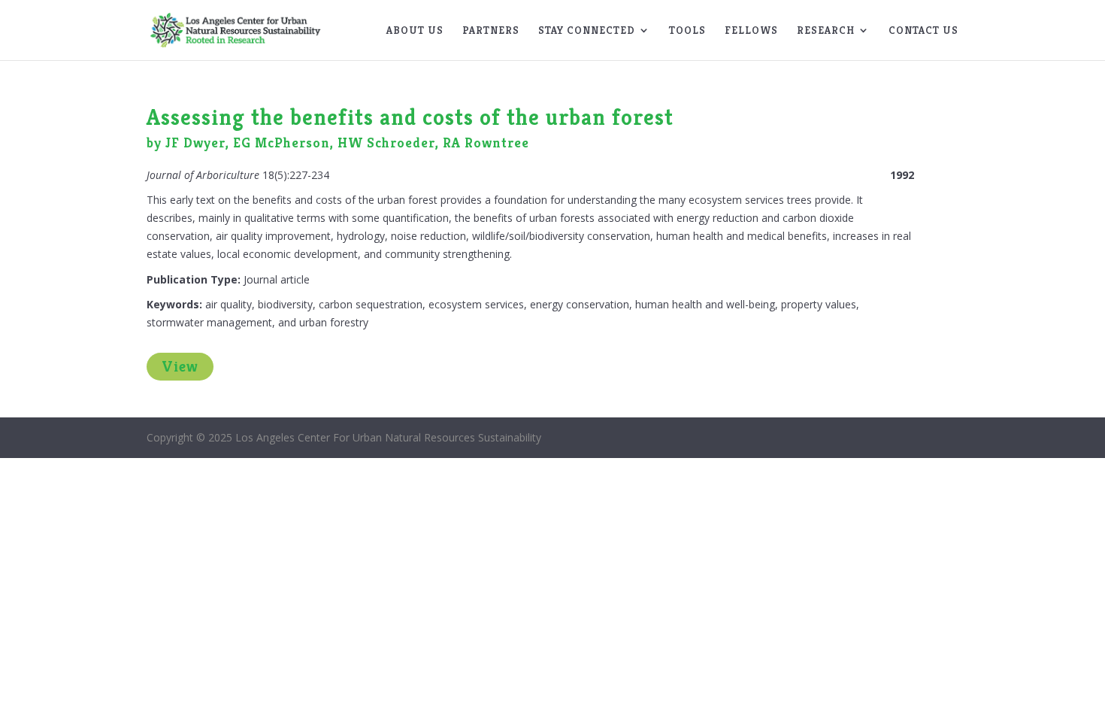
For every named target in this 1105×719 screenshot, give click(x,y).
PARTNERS (490, 31)
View (180, 366)
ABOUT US (415, 31)
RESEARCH (826, 31)
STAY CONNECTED (586, 31)
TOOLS (687, 31)
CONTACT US (923, 31)
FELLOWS (751, 31)
